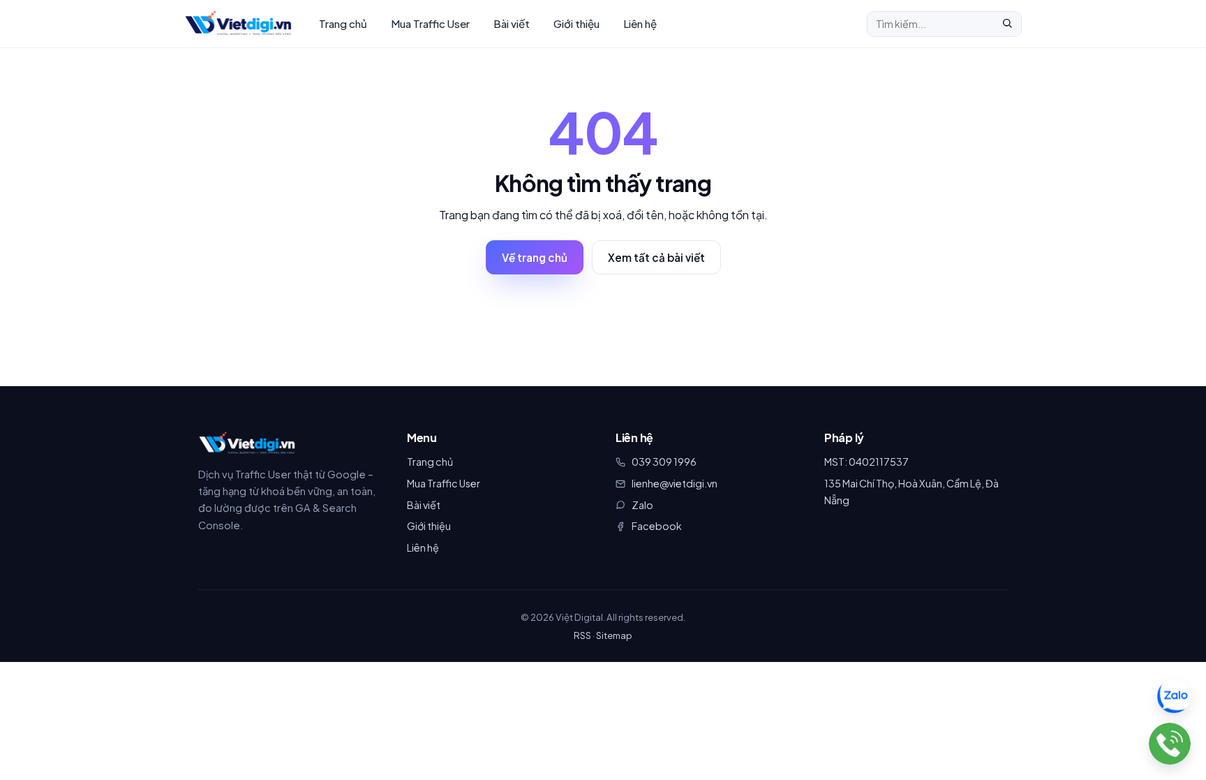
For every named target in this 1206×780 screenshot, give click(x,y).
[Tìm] (1007, 24)
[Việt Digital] (247, 443)
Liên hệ (640, 23)
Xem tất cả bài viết (656, 257)
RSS (582, 635)
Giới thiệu (576, 23)
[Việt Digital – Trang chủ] (238, 24)
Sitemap (614, 635)
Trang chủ (343, 23)
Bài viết (511, 23)
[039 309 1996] (1170, 744)
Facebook (657, 526)
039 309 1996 (664, 461)
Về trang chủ (534, 257)
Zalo (642, 505)
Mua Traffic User (430, 23)
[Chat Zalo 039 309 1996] (1174, 697)
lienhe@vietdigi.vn (674, 483)
